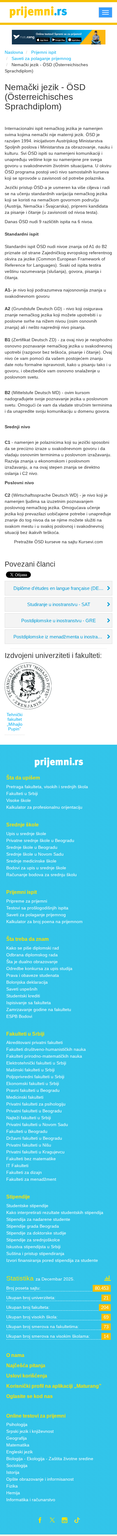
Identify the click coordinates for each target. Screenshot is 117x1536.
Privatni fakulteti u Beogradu (34, 1111)
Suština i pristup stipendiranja (35, 1253)
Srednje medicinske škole (31, 861)
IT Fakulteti (17, 1165)
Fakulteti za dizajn (24, 1172)
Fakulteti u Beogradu (26, 1131)
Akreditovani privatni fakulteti (34, 1042)
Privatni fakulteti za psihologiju (36, 1104)
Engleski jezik (19, 1452)
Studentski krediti (23, 996)
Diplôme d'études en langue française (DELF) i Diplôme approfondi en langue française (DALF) (62, 588)
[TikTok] (79, 1521)
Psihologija (16, 1424)
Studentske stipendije (27, 1205)
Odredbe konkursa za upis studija (39, 968)
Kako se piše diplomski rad (32, 948)
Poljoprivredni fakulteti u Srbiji (35, 1076)
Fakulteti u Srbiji (22, 793)
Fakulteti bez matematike (31, 1159)
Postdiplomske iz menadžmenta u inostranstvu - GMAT (62, 636)
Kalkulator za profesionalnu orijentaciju (44, 807)
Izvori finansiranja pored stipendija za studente (52, 1260)
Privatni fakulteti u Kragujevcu (35, 1152)
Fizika (12, 1486)
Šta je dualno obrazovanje (32, 961)
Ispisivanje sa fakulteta (28, 1003)
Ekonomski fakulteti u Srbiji (32, 1083)
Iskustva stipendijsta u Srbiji (33, 1247)
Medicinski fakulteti (24, 1097)
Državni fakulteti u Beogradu (34, 1138)
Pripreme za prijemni (26, 901)
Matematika (17, 1445)
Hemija (13, 1493)
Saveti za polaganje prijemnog (36, 915)
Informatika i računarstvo (30, 1500)
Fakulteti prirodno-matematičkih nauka (44, 1056)
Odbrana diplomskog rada (32, 955)
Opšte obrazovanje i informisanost (40, 1479)
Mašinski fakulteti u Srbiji (30, 1070)
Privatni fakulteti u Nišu (28, 1145)
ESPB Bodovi (19, 1016)
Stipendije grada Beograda (32, 1226)
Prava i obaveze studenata (32, 975)
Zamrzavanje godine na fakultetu (38, 1009)
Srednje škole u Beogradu (31, 847)
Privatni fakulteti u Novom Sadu (37, 1124)
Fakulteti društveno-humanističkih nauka (46, 1049)
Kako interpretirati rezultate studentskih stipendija (54, 1212)
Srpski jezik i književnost (30, 1431)
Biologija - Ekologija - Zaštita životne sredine (49, 1458)
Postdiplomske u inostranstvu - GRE (58, 620)
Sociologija (16, 1465)
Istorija (12, 1472)
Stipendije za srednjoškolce (33, 1240)
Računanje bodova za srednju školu (41, 874)
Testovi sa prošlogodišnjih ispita (37, 908)
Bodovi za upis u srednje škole (36, 868)
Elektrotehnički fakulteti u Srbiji (36, 1063)
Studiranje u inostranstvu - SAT (58, 604)
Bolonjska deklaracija (27, 982)
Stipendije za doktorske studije (36, 1233)
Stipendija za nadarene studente (38, 1219)
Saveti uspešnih (21, 989)
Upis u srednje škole (26, 833)
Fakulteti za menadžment (31, 1179)
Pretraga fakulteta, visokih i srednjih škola (47, 787)
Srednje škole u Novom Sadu (35, 854)
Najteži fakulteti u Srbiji (28, 1118)
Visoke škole (18, 800)
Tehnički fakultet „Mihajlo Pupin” (14, 721)
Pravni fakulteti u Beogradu (33, 1090)
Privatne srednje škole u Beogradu (40, 840)
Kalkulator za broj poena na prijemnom (44, 921)
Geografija (16, 1438)
